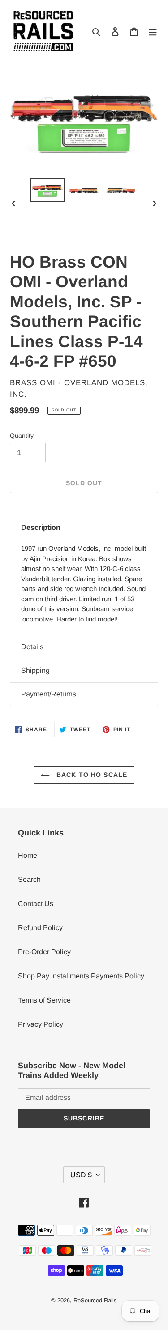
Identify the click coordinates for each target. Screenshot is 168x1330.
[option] (47, 190)
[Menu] (152, 31)
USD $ (81, 1175)
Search (29, 879)
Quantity (22, 435)
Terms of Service (44, 1000)
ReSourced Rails (95, 1300)
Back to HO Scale (90, 774)
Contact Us (35, 903)
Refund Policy (40, 927)
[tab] (84, 527)
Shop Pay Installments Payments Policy (81, 976)
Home (27, 855)
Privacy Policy (40, 1024)
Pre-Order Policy (44, 952)
